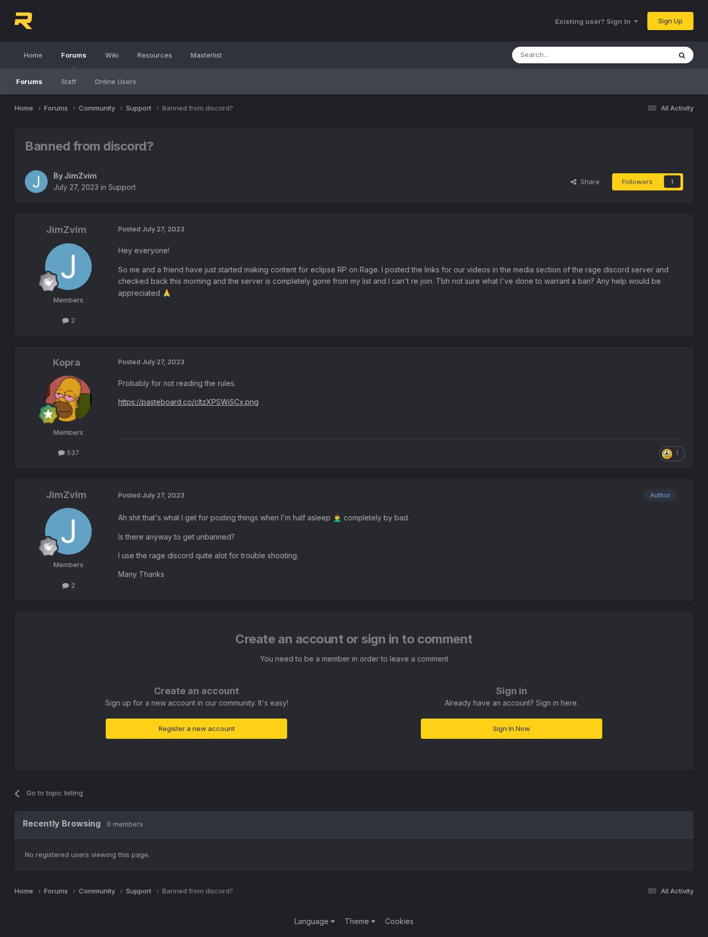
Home (33, 55)
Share (588, 181)
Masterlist (206, 55)
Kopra (66, 362)
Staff (68, 81)
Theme (358, 921)
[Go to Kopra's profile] (68, 399)
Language (312, 921)
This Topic (640, 55)
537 (72, 452)
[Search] (682, 55)
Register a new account (197, 728)
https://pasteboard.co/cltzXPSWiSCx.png (188, 401)
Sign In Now (511, 728)
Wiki (112, 55)
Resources (154, 55)
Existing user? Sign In (594, 21)
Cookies (399, 921)
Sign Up (670, 21)
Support (122, 187)
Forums (74, 55)
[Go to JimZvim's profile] (36, 181)
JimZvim (80, 175)
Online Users (115, 81)
